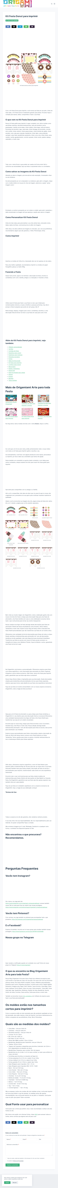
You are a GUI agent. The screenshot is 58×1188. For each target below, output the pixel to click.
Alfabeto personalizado (15, 347)
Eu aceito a (15, 1160)
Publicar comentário (12, 1165)
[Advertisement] (29, 42)
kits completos (27, 996)
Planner (11, 374)
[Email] (32, 26)
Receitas (11, 378)
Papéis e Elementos (14, 368)
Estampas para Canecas (15, 355)
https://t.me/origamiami (23, 965)
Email (25, 1139)
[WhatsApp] (26, 26)
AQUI (36, 1114)
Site (40, 1139)
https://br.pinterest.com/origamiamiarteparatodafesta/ (27, 919)
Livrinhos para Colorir (15, 364)
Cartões (11, 349)
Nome (9, 1139)
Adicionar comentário (13, 1144)
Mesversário (12, 366)
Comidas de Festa (14, 351)
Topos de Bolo (13, 380)
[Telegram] (20, 26)
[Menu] (54, 3)
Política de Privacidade (18, 1160)
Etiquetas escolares (14, 357)
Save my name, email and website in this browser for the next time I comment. (26, 1158)
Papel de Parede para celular (17, 372)
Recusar (15, 1182)
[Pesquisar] (51, 3)
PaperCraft (12, 370)
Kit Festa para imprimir (12, 20)
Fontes (10, 359)
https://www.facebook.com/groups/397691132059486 (27, 931)
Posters (11, 376)
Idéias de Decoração (14, 361)
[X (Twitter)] (14, 26)
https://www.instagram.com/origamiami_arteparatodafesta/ (22, 903)
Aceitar (7, 1182)
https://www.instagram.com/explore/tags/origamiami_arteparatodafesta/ (26, 907)
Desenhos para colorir (15, 353)
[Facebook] (8, 26)
